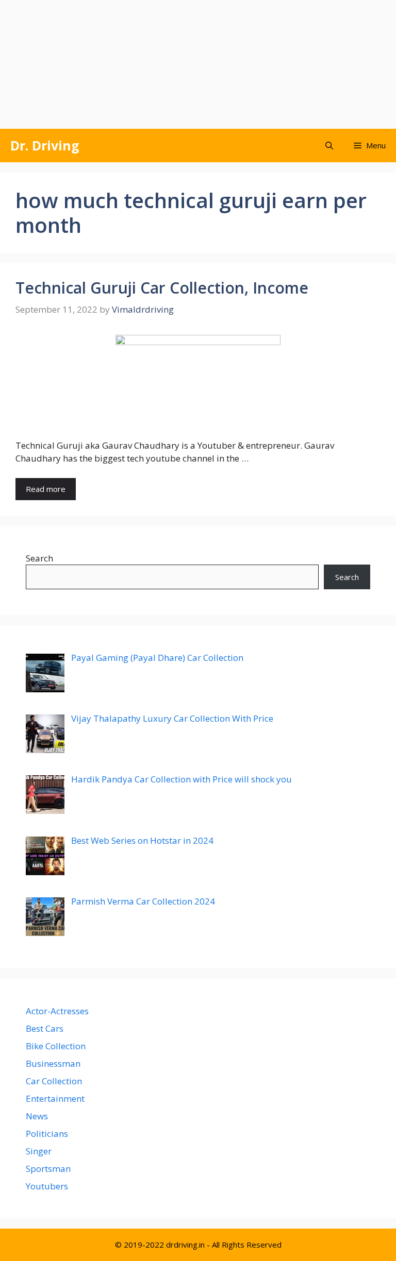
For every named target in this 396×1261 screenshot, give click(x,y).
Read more (45, 489)
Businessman (53, 1063)
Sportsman (48, 1168)
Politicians (47, 1133)
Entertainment (55, 1098)
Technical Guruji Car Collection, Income (161, 287)
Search (39, 558)
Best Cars (44, 1028)
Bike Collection (56, 1046)
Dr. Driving (44, 145)
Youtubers (47, 1186)
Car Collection (54, 1081)
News (37, 1116)
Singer (39, 1151)
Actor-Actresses (57, 1011)
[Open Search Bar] (329, 145)
